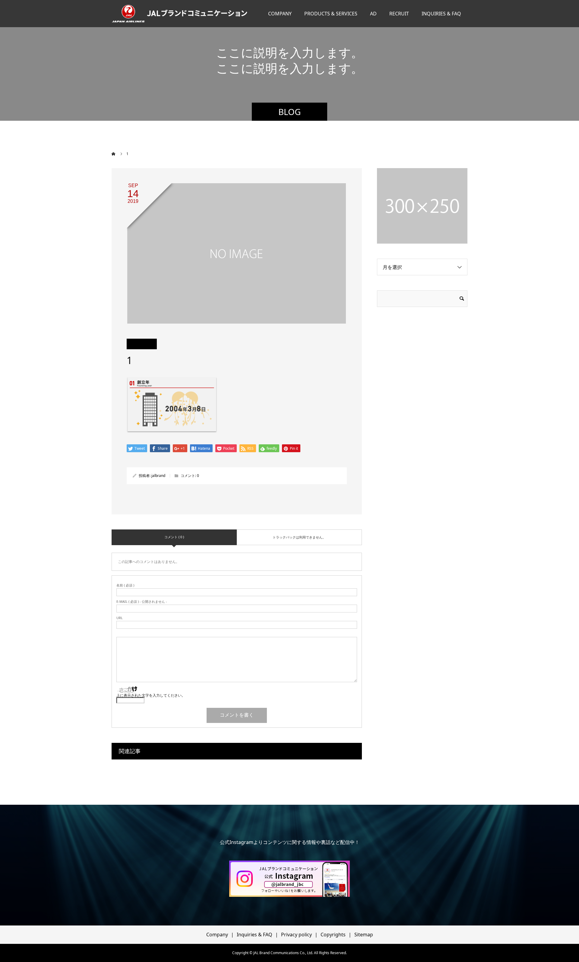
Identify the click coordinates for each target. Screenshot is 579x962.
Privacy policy (296, 934)
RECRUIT (399, 13)
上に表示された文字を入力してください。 (150, 695)
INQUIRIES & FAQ (441, 13)
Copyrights (333, 934)
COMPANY (280, 13)
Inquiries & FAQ (254, 934)
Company (217, 934)
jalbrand (158, 475)
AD (373, 13)
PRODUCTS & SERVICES (330, 13)
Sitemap (363, 934)
